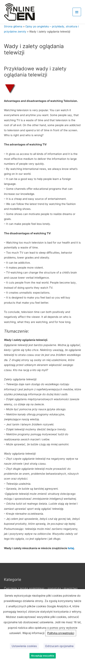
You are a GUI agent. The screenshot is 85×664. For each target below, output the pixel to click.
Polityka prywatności (60, 633)
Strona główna (13, 26)
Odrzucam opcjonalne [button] (59, 646)
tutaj (71, 548)
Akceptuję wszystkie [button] (42, 655)
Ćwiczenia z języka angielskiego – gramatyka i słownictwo (40, 588)
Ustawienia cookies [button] (24, 646)
